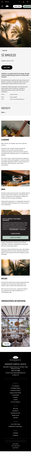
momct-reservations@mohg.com (17, 99)
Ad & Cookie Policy (14, 229)
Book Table (17, 6)
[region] (15, 228)
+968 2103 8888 (13, 97)
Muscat (7, 1)
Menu (2, 112)
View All (5, 50)
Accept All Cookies (15, 237)
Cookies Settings (15, 233)
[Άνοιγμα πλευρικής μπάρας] (2, 6)
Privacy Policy (22, 229)
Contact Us (15, 375)
